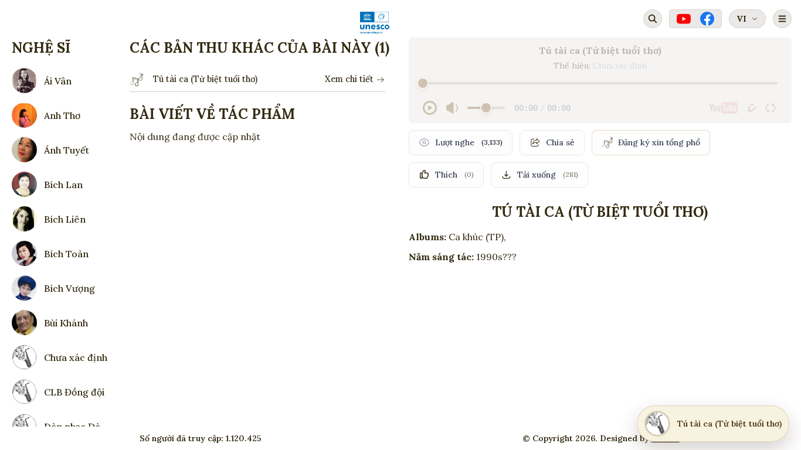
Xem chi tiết (349, 79)
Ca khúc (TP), (477, 237)
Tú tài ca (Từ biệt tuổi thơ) (205, 79)
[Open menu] (782, 18)
